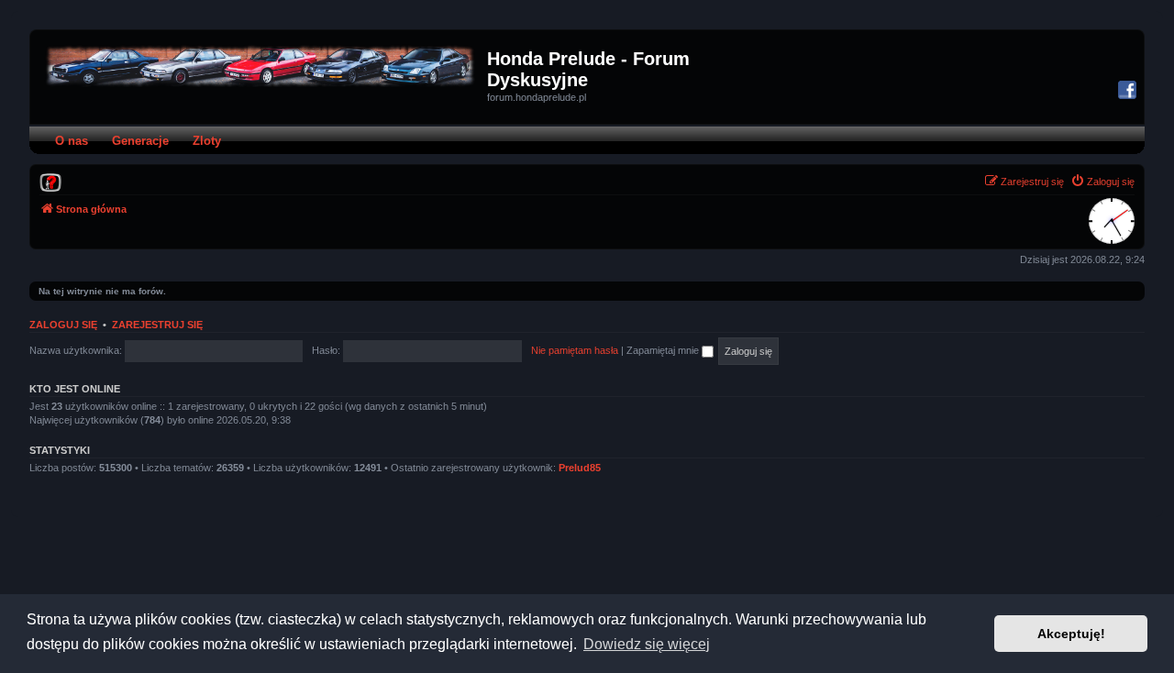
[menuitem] (50, 182)
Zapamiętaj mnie (664, 350)
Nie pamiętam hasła (574, 350)
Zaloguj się (63, 324)
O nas (71, 141)
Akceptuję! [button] (1071, 633)
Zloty (207, 141)
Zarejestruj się (157, 324)
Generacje (140, 141)
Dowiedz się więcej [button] (646, 644)
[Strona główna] (261, 66)
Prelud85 (580, 467)
